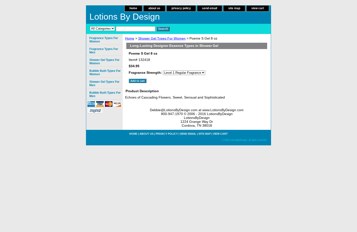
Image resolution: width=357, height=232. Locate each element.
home (133, 8)
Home (129, 38)
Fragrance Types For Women (103, 39)
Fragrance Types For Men (103, 50)
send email (209, 8)
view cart (257, 8)
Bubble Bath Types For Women (105, 72)
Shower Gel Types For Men (104, 83)
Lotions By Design (124, 17)
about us (154, 8)
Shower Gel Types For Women (162, 38)
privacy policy (181, 8)
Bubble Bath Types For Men (105, 94)
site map (234, 8)
